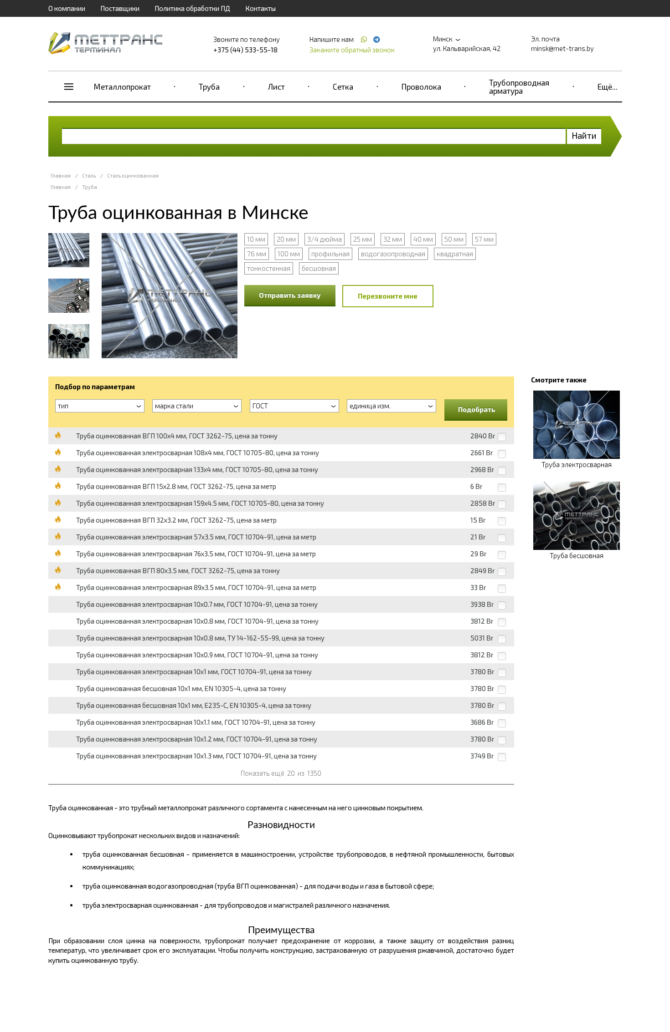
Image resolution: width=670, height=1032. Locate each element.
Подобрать (476, 409)
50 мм (454, 239)
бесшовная (319, 268)
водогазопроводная (393, 253)
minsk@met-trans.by (562, 48)
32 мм (392, 239)
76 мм (256, 253)
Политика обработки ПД (192, 8)
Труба (209, 86)
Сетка (343, 86)
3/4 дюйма (324, 239)
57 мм (484, 239)
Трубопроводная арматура (519, 86)
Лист (276, 86)
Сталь (89, 175)
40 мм (423, 239)
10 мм (256, 239)
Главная (61, 175)
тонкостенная (268, 268)
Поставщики (119, 8)
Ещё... (608, 86)
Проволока (421, 86)
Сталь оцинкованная (133, 175)
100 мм (289, 253)
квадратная (455, 253)
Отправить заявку (290, 295)
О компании (66, 8)
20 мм (286, 239)
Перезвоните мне (387, 296)
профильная (330, 253)
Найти (584, 135)
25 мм (362, 239)
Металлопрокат (122, 86)
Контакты (260, 8)
